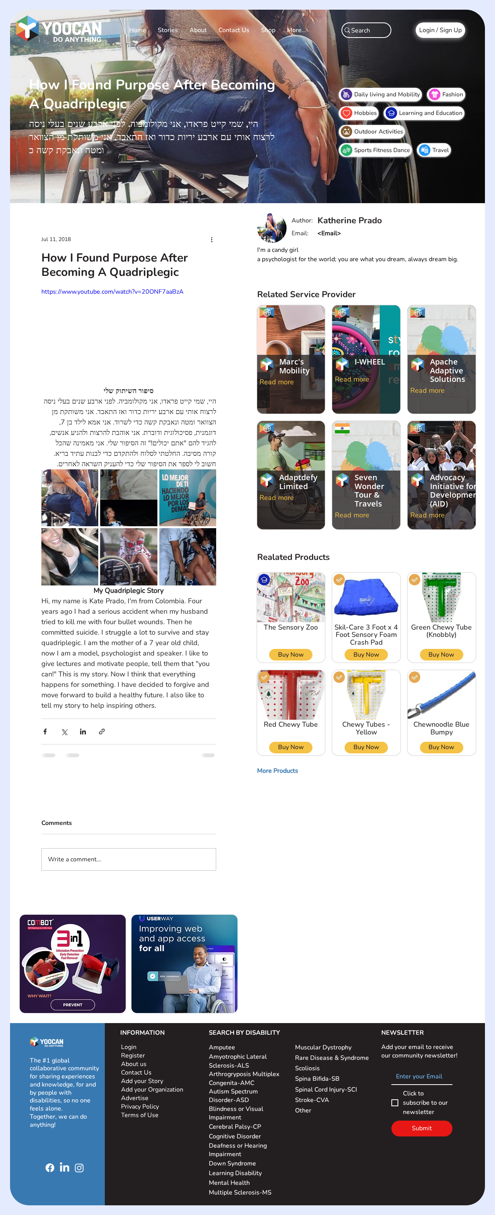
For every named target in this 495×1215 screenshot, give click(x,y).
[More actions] (211, 239)
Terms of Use (140, 1115)
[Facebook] (50, 1168)
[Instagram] (79, 1168)
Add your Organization (152, 1089)
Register (133, 1055)
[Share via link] (102, 731)
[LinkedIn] (64, 1168)
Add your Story (143, 1081)
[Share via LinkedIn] (83, 731)
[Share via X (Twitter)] (64, 731)
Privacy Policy (140, 1106)
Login (129, 1047)
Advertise (134, 1098)
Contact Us (136, 1072)
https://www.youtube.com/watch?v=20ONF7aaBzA (112, 291)
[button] (277, 771)
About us (134, 1064)
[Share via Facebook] (45, 731)
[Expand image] (69, 497)
